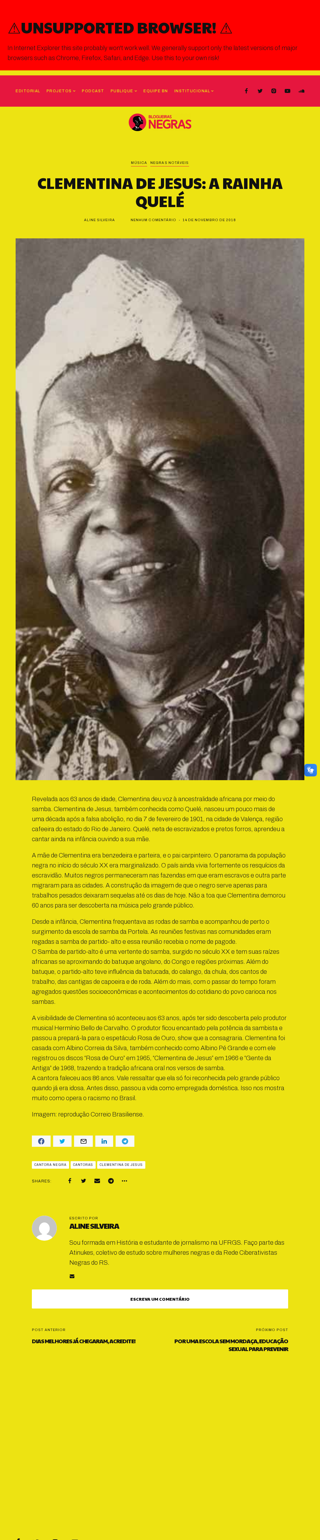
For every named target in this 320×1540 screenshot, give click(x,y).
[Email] (97, 1181)
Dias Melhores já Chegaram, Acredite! (83, 1341)
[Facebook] (246, 91)
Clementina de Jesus (121, 1164)
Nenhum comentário (154, 220)
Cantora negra (50, 1164)
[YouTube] (287, 91)
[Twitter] (260, 91)
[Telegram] (111, 1181)
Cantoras (83, 1164)
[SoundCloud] (301, 91)
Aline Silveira (99, 220)
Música (139, 163)
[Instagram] (274, 91)
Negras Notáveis (169, 163)
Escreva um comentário (160, 1299)
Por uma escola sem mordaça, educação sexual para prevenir (231, 1345)
